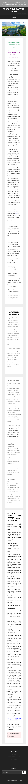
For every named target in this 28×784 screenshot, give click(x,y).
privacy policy (18, 2)
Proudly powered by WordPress (14, 780)
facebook (15, 239)
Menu (14, 17)
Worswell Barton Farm (14, 10)
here (25, 4)
